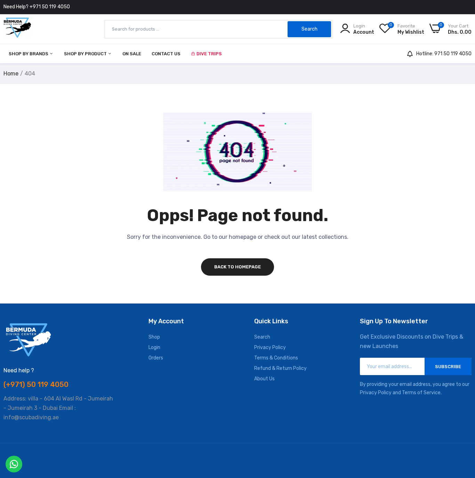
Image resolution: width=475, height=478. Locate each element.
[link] (461, 427)
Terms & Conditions (276, 358)
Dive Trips (209, 53)
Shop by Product (86, 53)
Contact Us (166, 53)
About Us (264, 379)
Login (154, 347)
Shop (154, 337)
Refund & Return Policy (280, 368)
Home (10, 73)
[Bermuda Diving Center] (17, 29)
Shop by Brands (29, 53)
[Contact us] (14, 464)
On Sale (131, 53)
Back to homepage (237, 266)
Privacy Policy (270, 347)
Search (262, 337)
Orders (155, 358)
